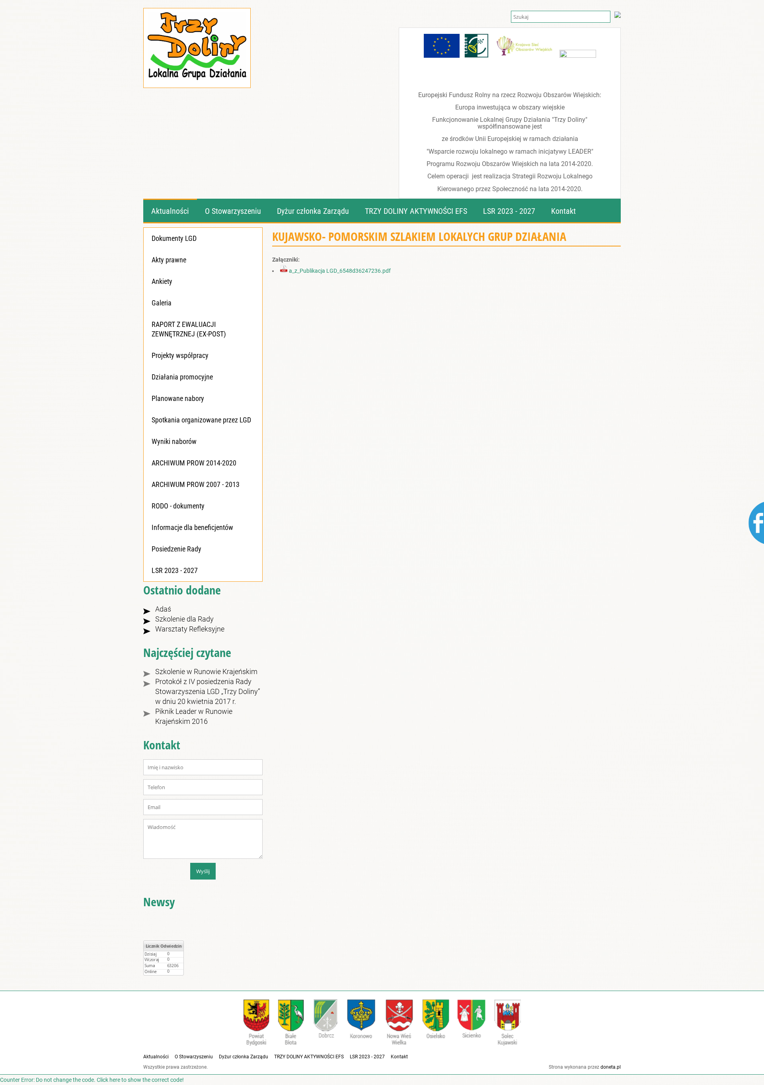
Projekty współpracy (180, 355)
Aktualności (156, 1057)
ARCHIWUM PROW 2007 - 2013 (196, 484)
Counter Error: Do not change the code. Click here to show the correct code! (92, 1080)
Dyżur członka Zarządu (243, 1057)
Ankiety (162, 281)
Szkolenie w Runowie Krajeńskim (206, 671)
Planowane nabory (178, 398)
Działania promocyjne (182, 377)
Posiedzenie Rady (176, 549)
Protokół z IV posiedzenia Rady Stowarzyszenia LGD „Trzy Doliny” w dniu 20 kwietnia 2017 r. (207, 691)
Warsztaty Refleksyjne (189, 629)
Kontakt (399, 1057)
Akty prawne (169, 260)
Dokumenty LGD (174, 238)
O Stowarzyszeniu (194, 1057)
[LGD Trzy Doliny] (197, 73)
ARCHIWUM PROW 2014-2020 (194, 463)
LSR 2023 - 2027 (175, 570)
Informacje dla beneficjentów (192, 527)
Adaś (163, 609)
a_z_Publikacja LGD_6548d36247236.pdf (339, 271)
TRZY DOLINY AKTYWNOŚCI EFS (309, 1057)
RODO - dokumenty (178, 506)
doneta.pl (610, 1067)
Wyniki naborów (174, 441)
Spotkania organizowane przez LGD (201, 420)
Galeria (162, 303)
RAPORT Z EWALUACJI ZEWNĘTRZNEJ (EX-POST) (189, 329)
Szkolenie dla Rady (184, 619)
